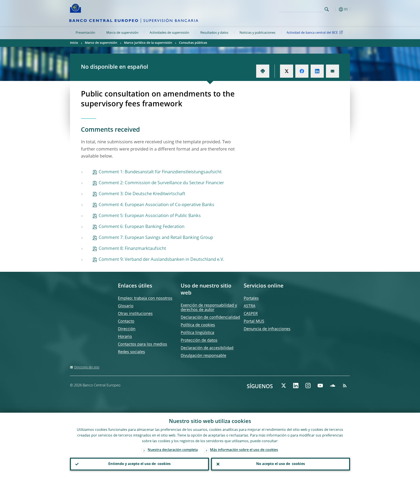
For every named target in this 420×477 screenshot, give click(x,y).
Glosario (125, 306)
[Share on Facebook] (301, 71)
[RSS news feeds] (345, 385)
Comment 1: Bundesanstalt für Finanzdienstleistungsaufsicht (160, 172)
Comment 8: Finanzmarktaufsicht (132, 249)
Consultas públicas (193, 42)
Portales (251, 298)
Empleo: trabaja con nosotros (145, 298)
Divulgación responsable (203, 356)
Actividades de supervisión (169, 32)
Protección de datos (199, 340)
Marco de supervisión (122, 32)
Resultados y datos (214, 32)
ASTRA (249, 306)
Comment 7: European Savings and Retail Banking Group (156, 238)
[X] (283, 385)
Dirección (126, 329)
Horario (125, 337)
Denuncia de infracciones (267, 329)
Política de (198, 325)
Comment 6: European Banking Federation (141, 227)
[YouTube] (320, 385)
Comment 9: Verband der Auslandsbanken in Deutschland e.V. (161, 260)
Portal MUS (254, 321)
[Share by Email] (332, 71)
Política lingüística (197, 333)
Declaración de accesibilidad (207, 348)
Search (326, 9)
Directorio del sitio (86, 367)
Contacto (126, 321)
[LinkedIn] (295, 385)
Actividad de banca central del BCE (312, 32)
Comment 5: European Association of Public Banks (150, 216)
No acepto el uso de (280, 464)
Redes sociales (131, 352)
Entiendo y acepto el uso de (139, 464)
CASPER (251, 314)
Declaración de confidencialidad (210, 317)
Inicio (74, 42)
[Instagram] (308, 385)
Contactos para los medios (142, 344)
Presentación (85, 32)
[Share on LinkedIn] (317, 71)
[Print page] (262, 71)
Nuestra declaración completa (173, 450)
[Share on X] (286, 71)
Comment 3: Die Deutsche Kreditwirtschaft (142, 194)
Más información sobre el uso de (244, 450)
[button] (334, 9)
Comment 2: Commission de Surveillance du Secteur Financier (161, 183)
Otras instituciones (135, 314)
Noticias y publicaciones (257, 32)
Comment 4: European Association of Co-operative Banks (156, 205)
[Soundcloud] (332, 385)
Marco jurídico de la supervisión (148, 42)
